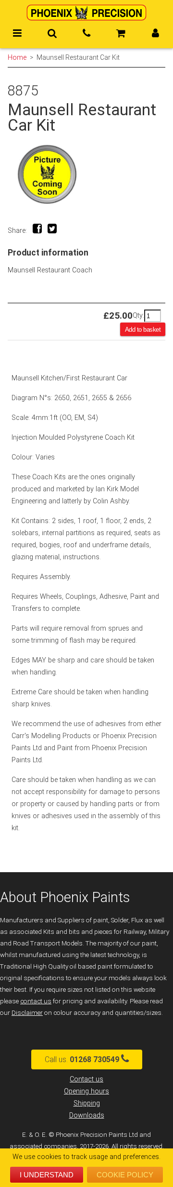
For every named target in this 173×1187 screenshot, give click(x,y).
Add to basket (143, 329)
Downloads (86, 1115)
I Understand (47, 1175)
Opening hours (86, 1091)
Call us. (82, 1059)
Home (17, 57)
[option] (86, 174)
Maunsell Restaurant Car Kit (78, 57)
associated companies (43, 1146)
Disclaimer (27, 1012)
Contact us (86, 1079)
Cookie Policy (125, 1175)
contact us (35, 1001)
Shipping (87, 1103)
